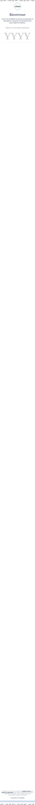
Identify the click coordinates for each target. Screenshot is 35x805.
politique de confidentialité (7, 792)
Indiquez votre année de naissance (17, 28)
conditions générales (26, 791)
